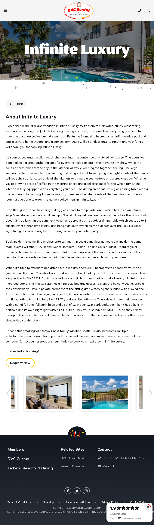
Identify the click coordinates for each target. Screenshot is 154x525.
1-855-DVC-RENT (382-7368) (124, 458)
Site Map (48, 502)
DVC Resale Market (74, 458)
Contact (108, 466)
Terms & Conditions (19, 502)
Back (21, 105)
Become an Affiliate (78, 502)
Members (16, 449)
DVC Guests (18, 458)
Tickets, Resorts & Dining (30, 468)
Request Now (20, 363)
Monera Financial (73, 466)
